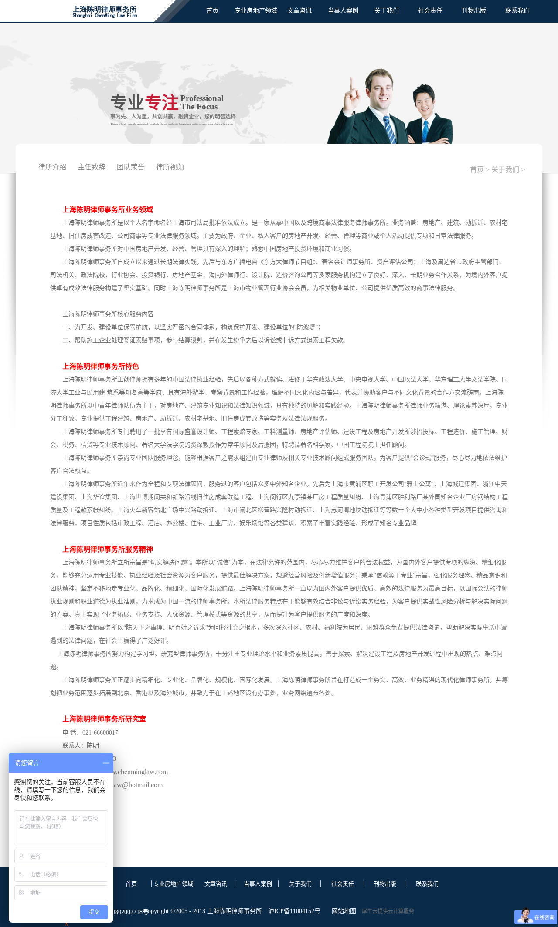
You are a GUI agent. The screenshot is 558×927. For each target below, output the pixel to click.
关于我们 (505, 169)
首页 (212, 10)
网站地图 (342, 911)
